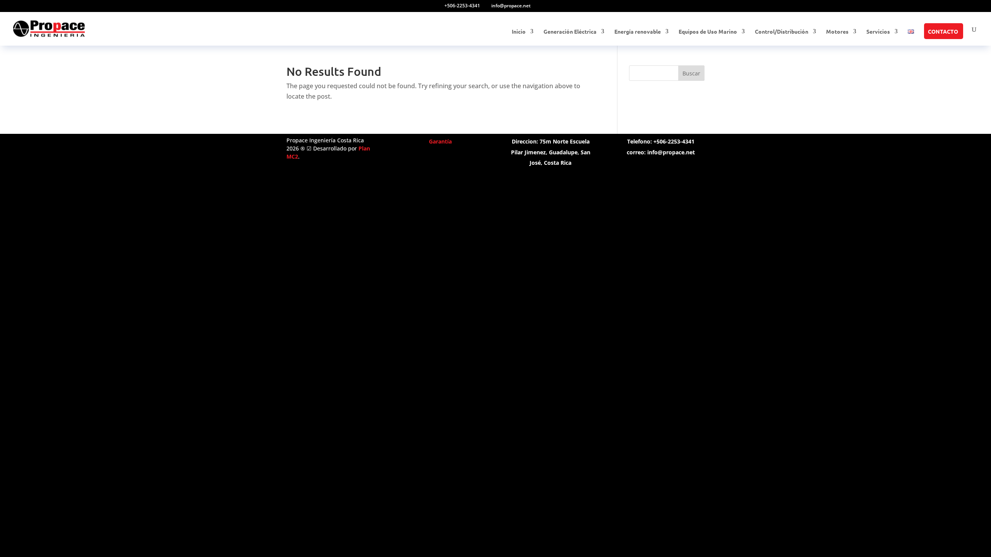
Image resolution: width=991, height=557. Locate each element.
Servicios (878, 32)
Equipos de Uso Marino (708, 32)
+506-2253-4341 (462, 5)
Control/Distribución (781, 32)
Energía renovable (637, 32)
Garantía (440, 141)
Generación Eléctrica (570, 32)
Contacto (943, 32)
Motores (837, 32)
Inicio (519, 32)
